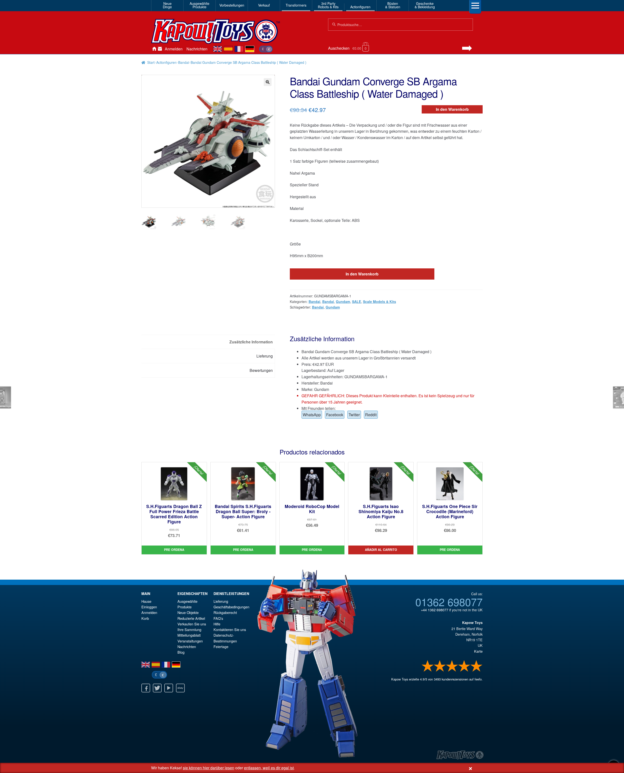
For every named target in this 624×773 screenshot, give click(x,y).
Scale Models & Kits (379, 301)
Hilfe (217, 623)
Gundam (343, 301)
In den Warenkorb (452, 109)
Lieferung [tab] (264, 356)
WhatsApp (312, 414)
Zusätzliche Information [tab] (251, 342)
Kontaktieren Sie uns (160, 49)
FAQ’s (218, 618)
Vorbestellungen (231, 5)
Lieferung (221, 601)
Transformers (296, 5)
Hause (154, 49)
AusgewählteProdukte (199, 5)
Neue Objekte (188, 612)
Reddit (371, 414)
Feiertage (221, 646)
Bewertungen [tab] (261, 370)
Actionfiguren (360, 6)
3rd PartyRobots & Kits (328, 5)
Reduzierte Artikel (191, 618)
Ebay (180, 688)
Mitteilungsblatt (189, 635)
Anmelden (174, 49)
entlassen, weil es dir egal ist (269, 768)
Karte (478, 651)
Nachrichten (196, 49)
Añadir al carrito (381, 549)
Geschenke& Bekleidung (425, 5)
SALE (356, 301)
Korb (145, 618)
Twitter (354, 414)
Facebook (334, 414)
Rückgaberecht (225, 612)
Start (151, 62)
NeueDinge (167, 5)
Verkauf (264, 5)
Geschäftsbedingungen (231, 606)
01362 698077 (449, 601)
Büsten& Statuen (392, 5)
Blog (181, 652)
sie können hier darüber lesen (208, 768)
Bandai (183, 62)
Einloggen (149, 606)
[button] (268, 82)
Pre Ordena (174, 549)
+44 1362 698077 (434, 609)
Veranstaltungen (190, 640)
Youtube (168, 688)
